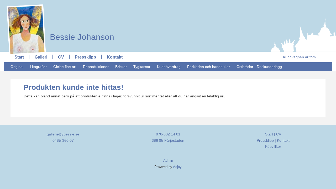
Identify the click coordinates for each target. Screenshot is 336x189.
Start (19, 57)
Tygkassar (141, 67)
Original (16, 67)
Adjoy (177, 167)
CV (61, 57)
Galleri (41, 57)
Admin (168, 160)
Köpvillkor (273, 146)
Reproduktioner (96, 67)
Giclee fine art (64, 67)
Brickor (121, 67)
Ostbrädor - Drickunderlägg (259, 67)
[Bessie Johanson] (79, 4)
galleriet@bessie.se (63, 134)
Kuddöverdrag (169, 67)
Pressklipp (85, 57)
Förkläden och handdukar (208, 67)
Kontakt (115, 57)
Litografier (38, 67)
